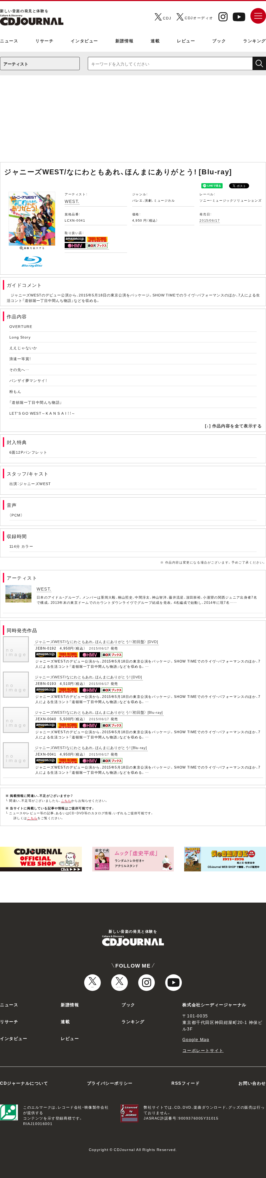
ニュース (9, 40)
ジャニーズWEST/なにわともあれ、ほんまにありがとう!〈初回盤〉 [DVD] (96, 641)
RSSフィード (185, 1083)
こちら (66, 800)
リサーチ (44, 40)
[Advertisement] (133, 121)
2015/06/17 (210, 220)
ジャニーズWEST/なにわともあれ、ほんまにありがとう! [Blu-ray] (91, 747)
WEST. (72, 201)
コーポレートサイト (202, 1050)
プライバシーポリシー (110, 1083)
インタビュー (84, 40)
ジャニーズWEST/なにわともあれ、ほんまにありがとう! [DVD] (88, 676)
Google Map (195, 1039)
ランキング (254, 40)
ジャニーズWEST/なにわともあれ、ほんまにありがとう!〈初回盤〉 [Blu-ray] (99, 712)
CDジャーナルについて (24, 1083)
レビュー (186, 40)
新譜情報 (124, 40)
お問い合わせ (252, 1083)
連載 (155, 40)
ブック (219, 40)
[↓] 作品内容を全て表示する (233, 425)
